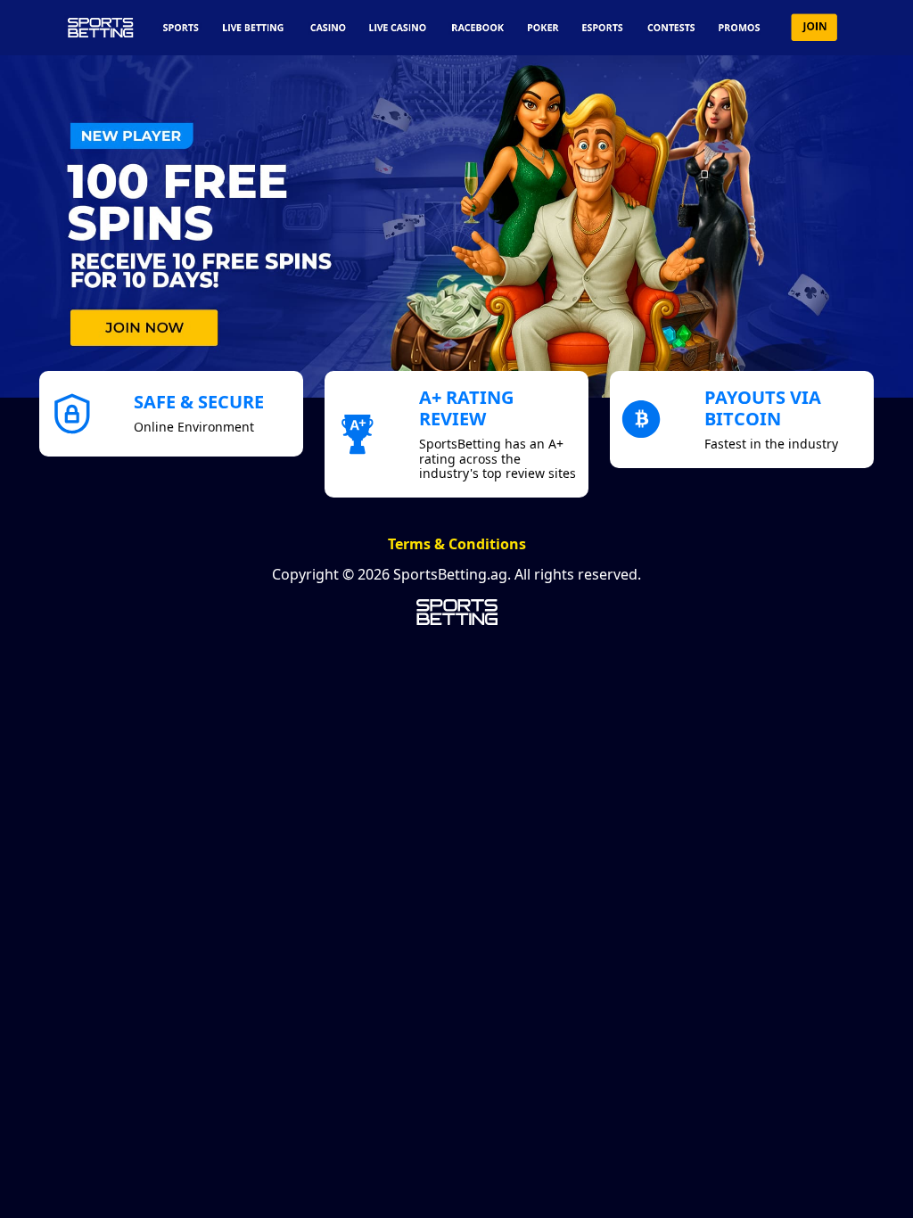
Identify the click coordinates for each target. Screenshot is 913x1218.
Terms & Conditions (457, 544)
